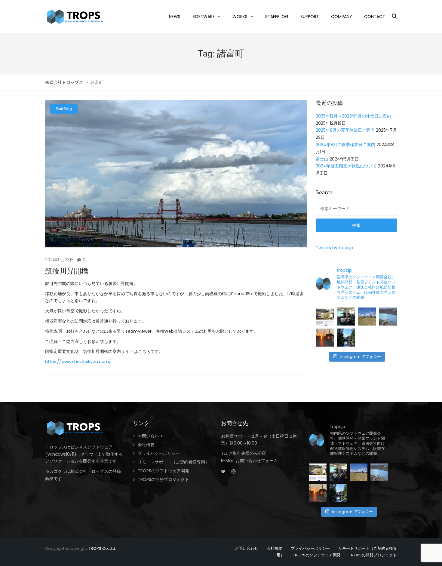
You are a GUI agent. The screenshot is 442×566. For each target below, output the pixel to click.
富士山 (322, 159)
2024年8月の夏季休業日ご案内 (345, 145)
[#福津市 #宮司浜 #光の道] (325, 338)
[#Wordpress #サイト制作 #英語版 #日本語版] (325, 316)
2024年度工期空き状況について (346, 166)
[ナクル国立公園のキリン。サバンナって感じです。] (367, 316)
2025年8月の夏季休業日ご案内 (345, 130)
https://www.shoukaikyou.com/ (78, 362)
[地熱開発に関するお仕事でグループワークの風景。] (346, 316)
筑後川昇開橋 (66, 271)
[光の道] (346, 338)
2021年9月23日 (59, 260)
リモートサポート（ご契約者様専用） (173, 462)
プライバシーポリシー (159, 453)
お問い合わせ (150, 436)
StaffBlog (64, 108)
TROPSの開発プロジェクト (163, 479)
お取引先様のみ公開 (247, 453)
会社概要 (146, 445)
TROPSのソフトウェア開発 (163, 471)
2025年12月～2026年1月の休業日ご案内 (353, 116)
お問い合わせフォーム (257, 460)
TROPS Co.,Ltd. (102, 548)
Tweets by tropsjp (334, 248)
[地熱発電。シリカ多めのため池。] (388, 316)
